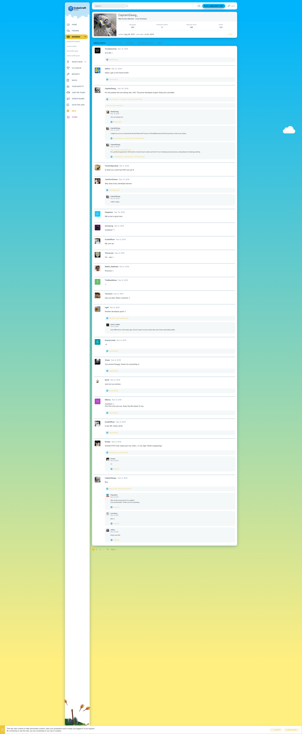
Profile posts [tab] (99, 43)
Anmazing (109, 226)
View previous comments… (115, 105)
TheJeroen (109, 253)
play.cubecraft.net (213, 6)
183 (132, 27)
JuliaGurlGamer (111, 179)
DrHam (107, 442)
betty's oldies (115, 324)
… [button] (103, 549)
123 (220, 27)
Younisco (109, 294)
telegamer (109, 212)
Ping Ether (114, 495)
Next (113, 549)
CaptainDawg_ (111, 88)
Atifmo (107, 69)
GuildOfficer (110, 239)
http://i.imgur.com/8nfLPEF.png (121, 150)
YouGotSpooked (111, 166)
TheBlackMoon (111, 280)
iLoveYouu (114, 513)
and (119, 318)
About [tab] (160, 43)
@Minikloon (118, 330)
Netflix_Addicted (111, 267)
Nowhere (143, 19)
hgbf (107, 307)
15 (108, 549)
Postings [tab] (130, 43)
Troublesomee (111, 49)
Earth (107, 380)
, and (128, 138)
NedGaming (115, 111)
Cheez (107, 360)
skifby (113, 530)
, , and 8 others (125, 99)
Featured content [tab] (146, 43)
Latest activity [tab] (116, 43)
